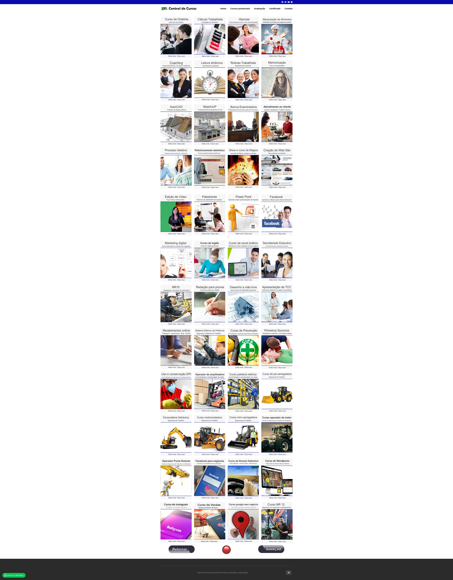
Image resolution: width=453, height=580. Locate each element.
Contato (289, 8)
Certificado (274, 8)
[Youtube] (288, 2)
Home (223, 8)
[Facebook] (282, 2)
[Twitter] (285, 2)
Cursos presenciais (240, 8)
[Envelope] (292, 2)
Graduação (259, 8)
